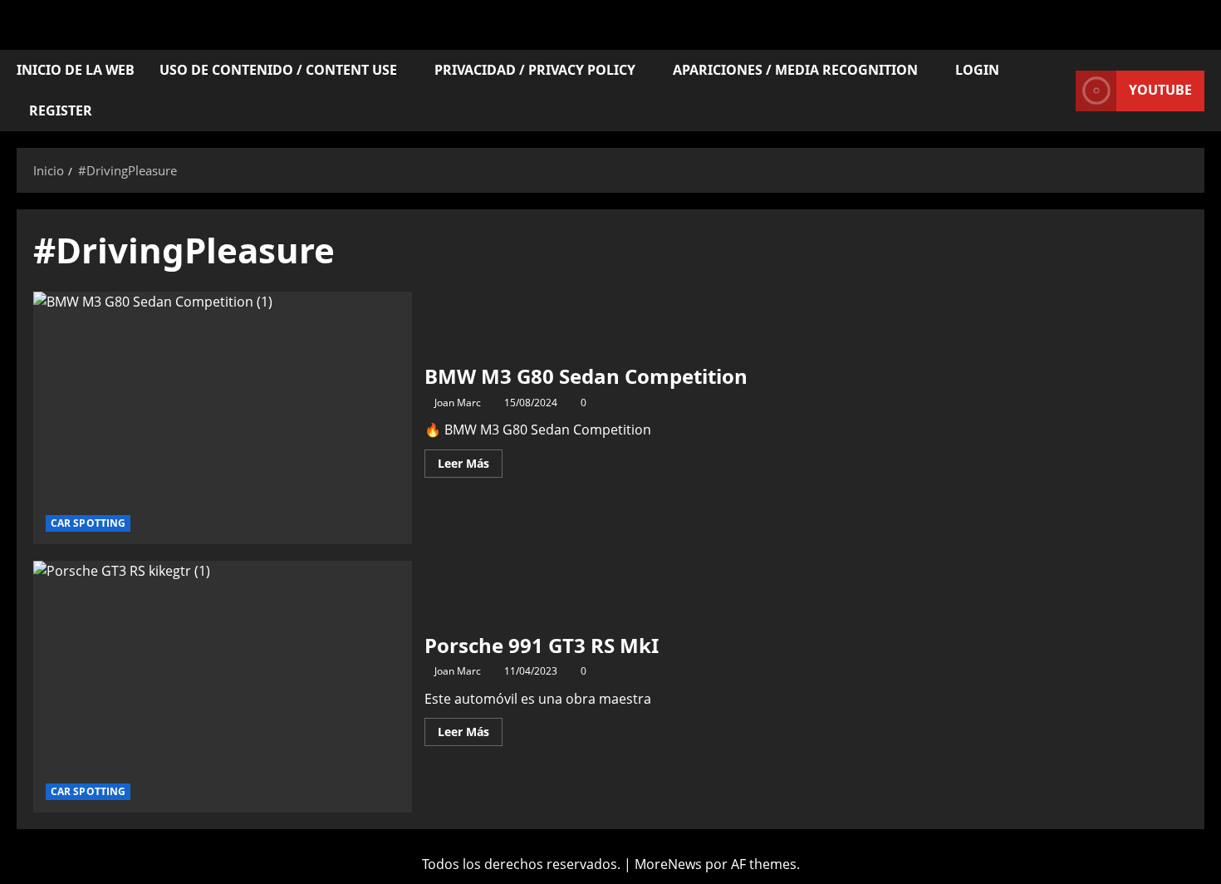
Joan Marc (457, 402)
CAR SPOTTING (88, 523)
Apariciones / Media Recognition (795, 70)
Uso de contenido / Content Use (278, 70)
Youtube (1160, 90)
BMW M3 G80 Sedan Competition (222, 418)
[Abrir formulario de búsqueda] (1058, 91)
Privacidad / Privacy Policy (534, 70)
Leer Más (470, 460)
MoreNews (668, 864)
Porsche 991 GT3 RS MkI (222, 687)
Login (977, 70)
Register (60, 110)
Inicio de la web (76, 70)
